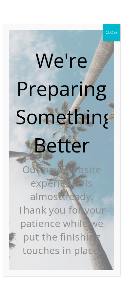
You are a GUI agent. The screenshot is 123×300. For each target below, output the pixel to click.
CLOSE (111, 32)
